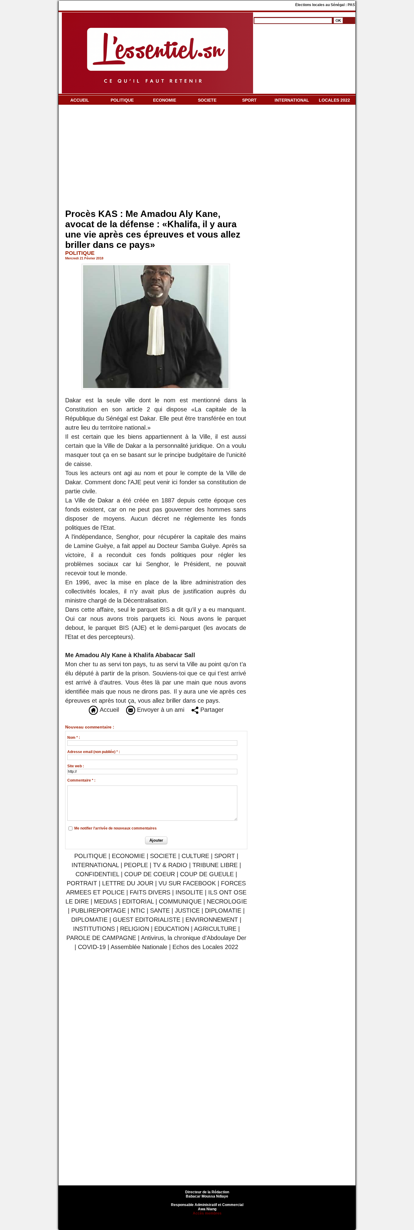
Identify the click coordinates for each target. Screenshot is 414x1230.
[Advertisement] (156, 158)
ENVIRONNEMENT (211, 919)
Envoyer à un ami (159, 709)
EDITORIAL (138, 901)
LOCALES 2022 (334, 100)
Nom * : (73, 737)
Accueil (108, 709)
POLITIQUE (122, 100)
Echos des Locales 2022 (205, 947)
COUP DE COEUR (150, 874)
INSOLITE (189, 892)
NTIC (138, 910)
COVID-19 (92, 947)
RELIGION (134, 928)
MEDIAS (105, 901)
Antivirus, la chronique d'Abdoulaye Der (193, 937)
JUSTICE (187, 910)
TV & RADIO (170, 865)
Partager (211, 709)
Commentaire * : (81, 780)
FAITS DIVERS (150, 892)
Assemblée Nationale (139, 947)
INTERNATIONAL (292, 100)
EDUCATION (171, 928)
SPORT (249, 100)
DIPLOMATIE (223, 910)
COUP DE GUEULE (207, 874)
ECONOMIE (164, 100)
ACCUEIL (79, 100)
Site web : (75, 766)
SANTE (160, 910)
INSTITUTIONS (94, 928)
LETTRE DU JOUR (127, 883)
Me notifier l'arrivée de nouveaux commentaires (115, 828)
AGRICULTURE (215, 928)
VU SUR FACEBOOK (187, 883)
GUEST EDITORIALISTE (146, 919)
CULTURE (195, 856)
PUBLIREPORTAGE (98, 910)
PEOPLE (136, 865)
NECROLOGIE (227, 901)
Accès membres (207, 1213)
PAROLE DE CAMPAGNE (101, 937)
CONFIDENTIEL (97, 874)
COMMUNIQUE (180, 901)
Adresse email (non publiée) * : (93, 752)
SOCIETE (207, 100)
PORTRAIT (82, 883)
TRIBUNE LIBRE (215, 865)
